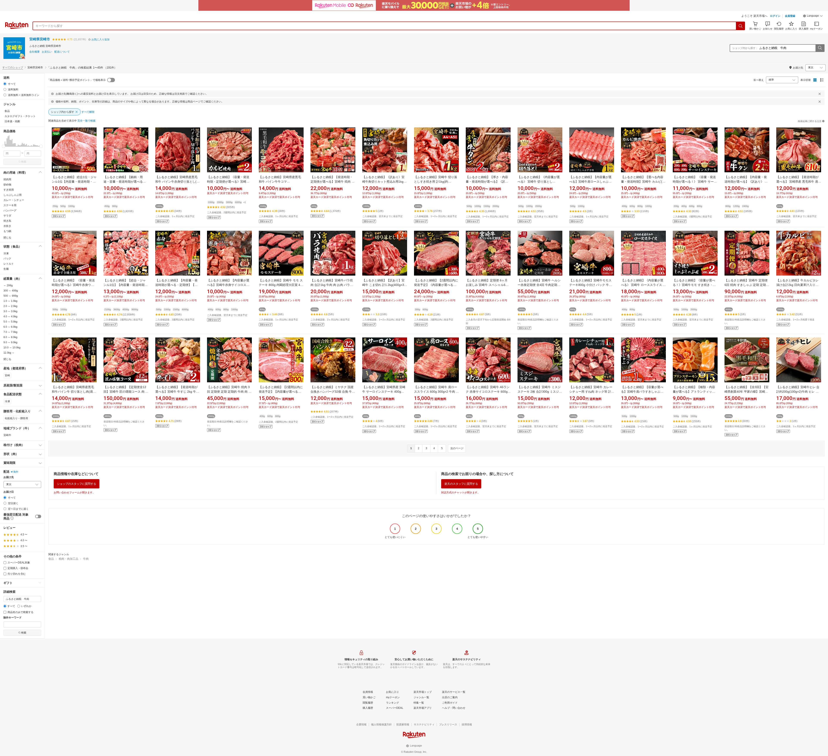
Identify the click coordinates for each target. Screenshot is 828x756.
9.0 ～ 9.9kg (10, 342)
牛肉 (86, 558)
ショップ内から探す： (745, 48)
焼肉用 (7, 179)
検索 (23, 161)
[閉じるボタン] (819, 93)
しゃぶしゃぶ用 (12, 194)
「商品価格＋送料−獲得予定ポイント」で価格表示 (76, 80)
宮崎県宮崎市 (39, 39)
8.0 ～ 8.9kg (10, 337)
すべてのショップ (12, 67)
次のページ (456, 448)
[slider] (3, 146)
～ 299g (8, 285)
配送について (62, 51)
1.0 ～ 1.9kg (10, 301)
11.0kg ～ (8, 352)
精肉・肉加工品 (68, 558)
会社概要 (34, 51)
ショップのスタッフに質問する (76, 483)
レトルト (8, 263)
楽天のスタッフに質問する (461, 483)
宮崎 (7, 375)
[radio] (4, 83)
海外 (15, 471)
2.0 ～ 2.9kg (10, 306)
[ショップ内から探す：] (819, 48)
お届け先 (8, 477)
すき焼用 (8, 189)
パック (7, 258)
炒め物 (7, 184)
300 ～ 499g (10, 290)
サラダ (7, 215)
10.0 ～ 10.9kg (11, 347)
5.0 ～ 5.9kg (10, 321)
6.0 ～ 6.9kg (10, 326)
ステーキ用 (9, 205)
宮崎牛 (7, 435)
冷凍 (6, 253)
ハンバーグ (9, 210)
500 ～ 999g (10, 295)
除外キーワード (12, 617)
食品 (51, 558)
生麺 (6, 268)
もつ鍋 (7, 231)
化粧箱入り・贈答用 (16, 418)
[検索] (740, 26)
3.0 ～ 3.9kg (10, 311)
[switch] (38, 516)
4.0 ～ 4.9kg (10, 316)
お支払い (47, 51)
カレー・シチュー (13, 200)
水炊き (7, 225)
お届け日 (8, 492)
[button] (813, 16)
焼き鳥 (7, 220)
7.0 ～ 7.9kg (10, 332)
